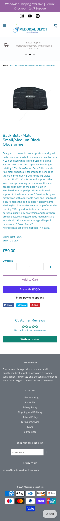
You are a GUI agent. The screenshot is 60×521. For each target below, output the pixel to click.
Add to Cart (30, 280)
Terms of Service (30, 421)
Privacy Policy (30, 407)
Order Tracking (30, 397)
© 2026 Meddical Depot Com (30, 486)
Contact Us (30, 431)
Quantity (8, 260)
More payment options (30, 298)
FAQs (30, 426)
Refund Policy (30, 417)
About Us (30, 402)
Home (5, 65)
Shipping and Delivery (30, 412)
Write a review (30, 339)
